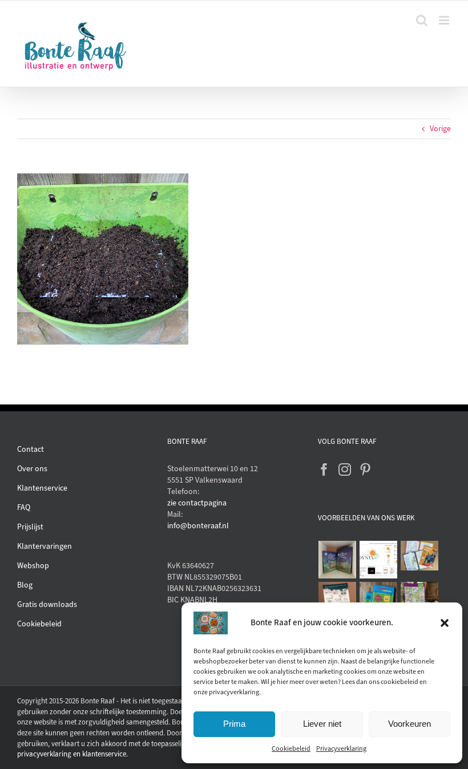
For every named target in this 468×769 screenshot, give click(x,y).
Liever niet (322, 723)
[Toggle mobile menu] (445, 20)
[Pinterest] (365, 469)
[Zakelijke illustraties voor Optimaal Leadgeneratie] (337, 600)
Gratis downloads (47, 604)
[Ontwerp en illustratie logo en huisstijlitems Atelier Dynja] (378, 559)
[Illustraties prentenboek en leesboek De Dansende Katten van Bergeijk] (337, 559)
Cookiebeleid (291, 748)
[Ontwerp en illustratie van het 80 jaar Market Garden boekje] (419, 555)
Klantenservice (42, 488)
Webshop (33, 565)
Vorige (440, 128)
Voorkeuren (409, 723)
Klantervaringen (44, 546)
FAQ (23, 507)
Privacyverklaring (341, 748)
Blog (25, 585)
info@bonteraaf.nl (198, 525)
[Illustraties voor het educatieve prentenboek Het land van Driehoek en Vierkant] (378, 600)
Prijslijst (30, 526)
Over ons (32, 468)
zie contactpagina (197, 502)
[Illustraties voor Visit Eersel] (419, 600)
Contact (30, 449)
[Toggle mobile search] (421, 20)
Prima (234, 723)
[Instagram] (344, 469)
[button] (444, 623)
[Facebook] (324, 469)
